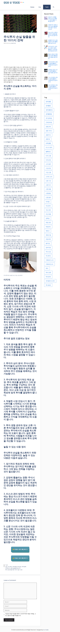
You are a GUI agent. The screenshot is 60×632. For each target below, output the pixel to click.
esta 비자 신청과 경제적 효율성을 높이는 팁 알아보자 (53, 35)
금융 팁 (48, 139)
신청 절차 (48, 197)
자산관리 (48, 206)
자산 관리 (48, 210)
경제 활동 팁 (49, 110)
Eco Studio (46, 629)
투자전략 (24, 566)
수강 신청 (48, 172)
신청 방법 (48, 189)
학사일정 (48, 285)
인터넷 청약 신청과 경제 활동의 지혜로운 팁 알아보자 (53, 64)
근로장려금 (49, 122)
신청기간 (48, 185)
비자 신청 (48, 156)
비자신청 (48, 160)
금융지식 (48, 135)
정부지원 (48, 247)
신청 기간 (48, 181)
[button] (53, 7)
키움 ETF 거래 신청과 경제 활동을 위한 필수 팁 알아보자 (53, 27)
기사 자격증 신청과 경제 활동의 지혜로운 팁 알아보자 (53, 80)
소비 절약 (48, 164)
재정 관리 (48, 222)
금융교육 (48, 126)
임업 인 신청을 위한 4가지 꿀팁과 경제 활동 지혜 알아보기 (52, 19)
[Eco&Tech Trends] (14, 2)
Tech (46, 7)
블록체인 (48, 151)
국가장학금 (49, 118)
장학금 (47, 218)
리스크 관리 (49, 147)
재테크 (47, 231)
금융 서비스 (49, 131)
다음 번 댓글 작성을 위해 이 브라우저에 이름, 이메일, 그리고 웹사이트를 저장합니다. (20, 614)
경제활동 (48, 105)
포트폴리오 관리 (50, 281)
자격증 (47, 201)
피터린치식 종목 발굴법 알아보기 (13, 568)
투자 (47, 268)
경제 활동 (48, 101)
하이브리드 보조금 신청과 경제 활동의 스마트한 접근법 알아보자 (52, 49)
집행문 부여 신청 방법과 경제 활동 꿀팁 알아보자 (53, 41)
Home (32, 7)
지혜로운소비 (49, 264)
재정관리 (48, 226)
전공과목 (48, 239)
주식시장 (48, 252)
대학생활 (48, 143)
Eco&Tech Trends (33, 2)
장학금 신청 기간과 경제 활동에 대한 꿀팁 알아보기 (53, 72)
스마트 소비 (49, 176)
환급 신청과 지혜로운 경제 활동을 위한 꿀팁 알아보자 (53, 56)
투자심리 (19, 566)
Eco (40, 7)
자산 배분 (48, 214)
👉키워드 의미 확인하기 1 (20, 549)
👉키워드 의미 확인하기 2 (20, 558)
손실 (6, 566)
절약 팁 (48, 243)
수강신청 (48, 168)
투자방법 (15, 566)
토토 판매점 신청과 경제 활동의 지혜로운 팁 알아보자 (53, 87)
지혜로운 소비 (49, 260)
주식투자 (10, 566)
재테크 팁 (48, 235)
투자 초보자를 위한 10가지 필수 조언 (13, 569)
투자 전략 (48, 272)
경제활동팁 (49, 114)
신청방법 (48, 193)
